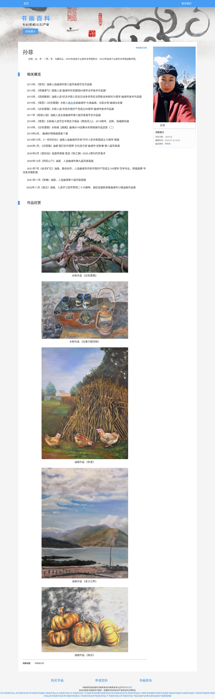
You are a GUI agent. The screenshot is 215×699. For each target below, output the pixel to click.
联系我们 (187, 3)
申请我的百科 (141, 48)
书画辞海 (145, 680)
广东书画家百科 (89, 693)
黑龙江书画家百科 (83, 696)
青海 (153, 696)
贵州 (142, 696)
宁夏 (161, 696)
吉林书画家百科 (97, 696)
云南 (138, 696)
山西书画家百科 (54, 696)
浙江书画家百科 (143, 693)
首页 (26, 3)
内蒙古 (147, 696)
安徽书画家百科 (102, 693)
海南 (157, 696)
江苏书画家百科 (75, 693)
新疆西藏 (167, 696)
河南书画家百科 (116, 693)
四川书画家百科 (198, 693)
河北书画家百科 (130, 693)
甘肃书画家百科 (68, 696)
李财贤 (167, 144)
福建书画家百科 (157, 693)
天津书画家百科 (34, 693)
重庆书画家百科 (47, 693)
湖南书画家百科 (171, 693)
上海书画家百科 (20, 693)
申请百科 (101, 680)
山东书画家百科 (61, 693)
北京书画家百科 (6, 693)
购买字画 (57, 680)
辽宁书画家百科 (111, 696)
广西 (134, 696)
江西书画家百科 (125, 696)
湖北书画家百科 (184, 693)
